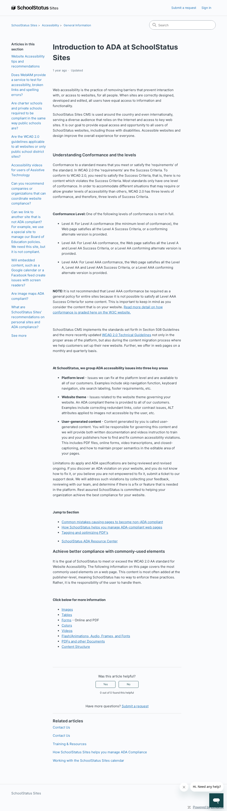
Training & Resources (69, 744)
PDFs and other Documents (83, 641)
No (128, 684)
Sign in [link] (206, 8)
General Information (77, 25)
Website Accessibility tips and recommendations (28, 61)
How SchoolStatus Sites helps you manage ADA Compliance (100, 752)
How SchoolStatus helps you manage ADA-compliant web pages (112, 527)
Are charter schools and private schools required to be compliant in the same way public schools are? (28, 115)
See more (19, 335)
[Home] (34, 8)
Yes (105, 684)
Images (67, 609)
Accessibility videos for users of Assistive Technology (28, 170)
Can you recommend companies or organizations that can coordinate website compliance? (28, 193)
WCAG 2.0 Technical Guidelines (126, 335)
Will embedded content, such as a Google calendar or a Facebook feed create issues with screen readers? (28, 272)
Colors (67, 625)
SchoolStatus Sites (24, 25)
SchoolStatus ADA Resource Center (90, 541)
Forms (66, 620)
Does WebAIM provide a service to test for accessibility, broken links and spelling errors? (28, 85)
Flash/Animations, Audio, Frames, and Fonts (96, 636)
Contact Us (61, 727)
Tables (67, 615)
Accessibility (50, 25)
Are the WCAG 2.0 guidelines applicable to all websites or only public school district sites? (28, 146)
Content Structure (76, 647)
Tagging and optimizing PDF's (85, 532)
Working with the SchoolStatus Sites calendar (88, 760)
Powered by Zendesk (208, 807)
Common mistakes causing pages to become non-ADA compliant (112, 522)
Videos (67, 631)
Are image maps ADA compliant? (27, 296)
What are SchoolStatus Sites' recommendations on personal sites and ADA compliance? (28, 317)
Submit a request (183, 8)
